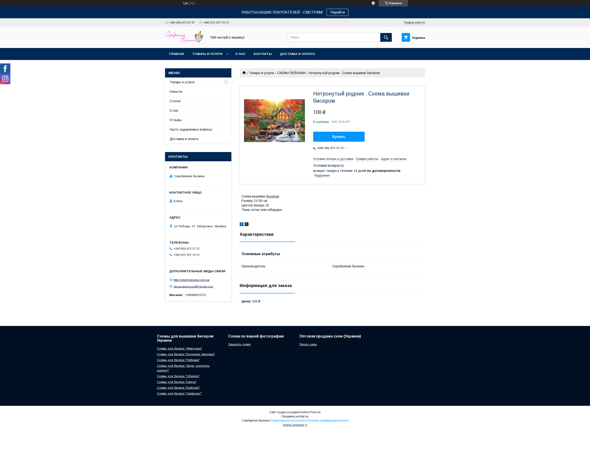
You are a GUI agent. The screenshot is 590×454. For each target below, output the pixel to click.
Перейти (337, 12)
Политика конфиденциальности (327, 420)
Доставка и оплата (297, 54)
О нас (240, 54)
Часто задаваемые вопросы (191, 129)
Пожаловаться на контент (288, 420)
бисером (272, 196)
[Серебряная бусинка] (184, 42)
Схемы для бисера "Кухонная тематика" (186, 354)
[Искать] (386, 37)
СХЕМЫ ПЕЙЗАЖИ (291, 73)
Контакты (263, 54)
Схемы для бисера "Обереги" (178, 376)
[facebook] (242, 225)
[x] (246, 225)
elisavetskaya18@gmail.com (193, 286)
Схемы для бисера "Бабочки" (178, 387)
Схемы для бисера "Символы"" (179, 393)
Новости (176, 91)
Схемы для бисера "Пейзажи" (178, 360)
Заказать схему (239, 344)
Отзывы (176, 120)
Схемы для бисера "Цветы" (177, 382)
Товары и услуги (207, 54)
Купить (338, 137)
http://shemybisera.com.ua (191, 280)
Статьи (175, 101)
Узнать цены (308, 344)
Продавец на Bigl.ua (295, 416)
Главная (176, 54)
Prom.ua (315, 412)
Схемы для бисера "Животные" (179, 348)
